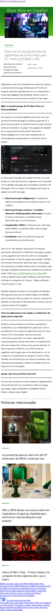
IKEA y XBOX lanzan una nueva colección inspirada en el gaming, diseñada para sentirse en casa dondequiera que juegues (26, 515)
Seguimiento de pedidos (23, 595)
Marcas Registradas (19, 607)
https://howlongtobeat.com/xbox (27, 273)
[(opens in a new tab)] (26, 481)
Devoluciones (6, 595)
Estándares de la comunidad (33, 588)
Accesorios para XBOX (10, 586)
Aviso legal (5, 607)
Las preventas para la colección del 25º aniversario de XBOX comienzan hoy (25, 456)
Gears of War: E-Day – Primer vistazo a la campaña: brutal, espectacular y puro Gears (25, 575)
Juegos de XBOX (21, 583)
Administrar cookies (41, 605)
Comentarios (14, 588)
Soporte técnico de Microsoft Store (25, 593)
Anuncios (9, 45)
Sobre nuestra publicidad (11, 609)
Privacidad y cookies (22, 605)
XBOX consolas (6, 583)
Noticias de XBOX (28, 586)
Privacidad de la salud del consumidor (17, 602)
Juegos (3, 597)
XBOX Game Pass (36, 583)
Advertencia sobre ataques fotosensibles (18, 590)
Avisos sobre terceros (37, 607)
